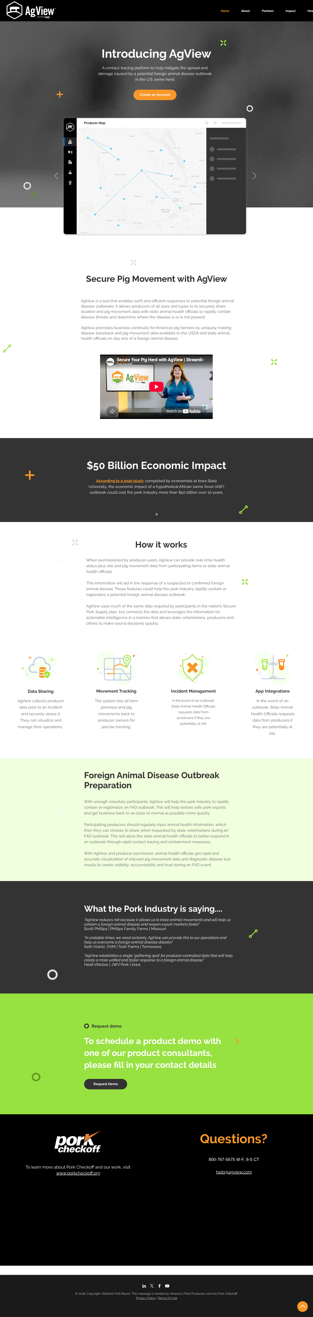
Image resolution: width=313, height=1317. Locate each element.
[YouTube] (167, 1285)
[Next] (254, 176)
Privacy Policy (146, 1298)
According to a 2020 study (120, 481)
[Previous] (56, 176)
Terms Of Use (167, 1298)
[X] (151, 1285)
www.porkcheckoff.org (78, 1173)
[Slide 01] (157, 514)
